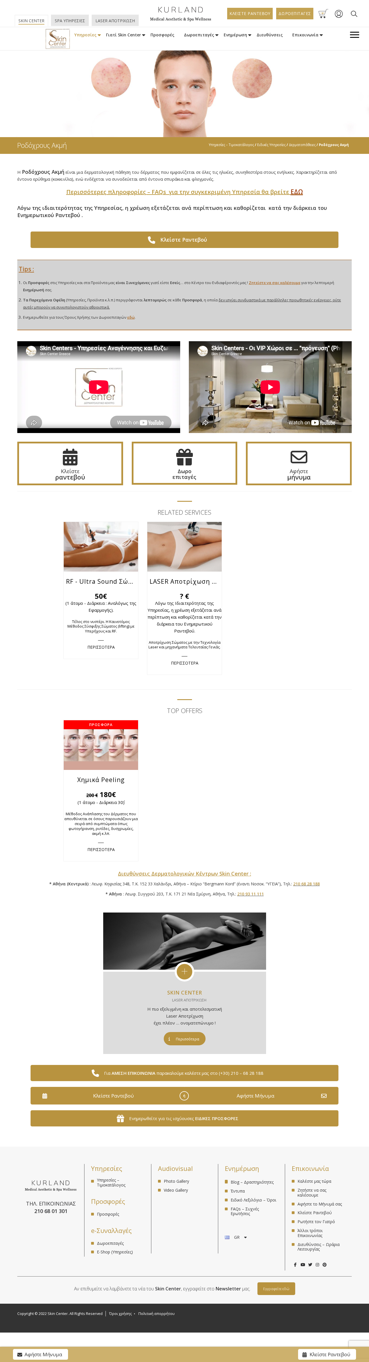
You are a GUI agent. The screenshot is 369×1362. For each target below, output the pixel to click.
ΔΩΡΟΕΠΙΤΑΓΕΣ (294, 13)
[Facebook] (295, 1264)
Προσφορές (162, 35)
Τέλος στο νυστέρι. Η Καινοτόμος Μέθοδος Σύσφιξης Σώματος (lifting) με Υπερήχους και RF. (101, 626)
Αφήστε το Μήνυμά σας (320, 1204)
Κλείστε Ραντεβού (113, 1095)
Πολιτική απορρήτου (156, 1313)
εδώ (131, 317)
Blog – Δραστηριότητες (252, 1182)
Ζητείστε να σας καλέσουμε (274, 282)
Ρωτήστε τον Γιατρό (316, 1221)
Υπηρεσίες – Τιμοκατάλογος (231, 144)
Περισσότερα (187, 1039)
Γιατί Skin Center (123, 35)
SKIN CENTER (184, 992)
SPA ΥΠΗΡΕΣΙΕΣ (70, 20)
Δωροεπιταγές (199, 35)
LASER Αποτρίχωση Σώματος (186, 581)
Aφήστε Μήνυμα (255, 1095)
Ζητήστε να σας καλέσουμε (312, 1192)
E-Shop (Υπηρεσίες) (115, 1252)
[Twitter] (310, 1264)
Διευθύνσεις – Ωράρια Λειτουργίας (319, 1247)
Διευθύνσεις (270, 35)
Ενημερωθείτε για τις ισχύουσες (183, 1118)
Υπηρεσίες (85, 35)
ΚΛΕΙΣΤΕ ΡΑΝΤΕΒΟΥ (249, 13)
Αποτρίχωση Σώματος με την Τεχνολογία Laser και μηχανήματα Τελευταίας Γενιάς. (184, 645)
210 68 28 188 (306, 884)
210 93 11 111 (250, 894)
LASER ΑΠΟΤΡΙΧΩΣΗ (115, 20)
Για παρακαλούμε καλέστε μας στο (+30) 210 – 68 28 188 (183, 1073)
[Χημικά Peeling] (101, 745)
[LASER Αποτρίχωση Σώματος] (184, 547)
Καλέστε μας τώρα (314, 1181)
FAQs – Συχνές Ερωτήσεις (245, 1211)
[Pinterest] (325, 1264)
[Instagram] (317, 1264)
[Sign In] (338, 17)
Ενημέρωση (235, 35)
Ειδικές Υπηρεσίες (271, 144)
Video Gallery (176, 1190)
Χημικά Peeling (101, 780)
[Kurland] (180, 20)
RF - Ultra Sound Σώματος (102, 581)
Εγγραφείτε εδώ (276, 1288)
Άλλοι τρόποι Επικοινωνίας (310, 1233)
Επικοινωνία (305, 35)
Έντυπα (238, 1191)
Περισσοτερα (101, 647)
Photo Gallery (176, 1181)
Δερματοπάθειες (302, 144)
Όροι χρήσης (120, 1313)
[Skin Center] (58, 39)
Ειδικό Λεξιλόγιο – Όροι (253, 1200)
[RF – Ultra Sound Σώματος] (101, 547)
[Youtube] (303, 1264)
